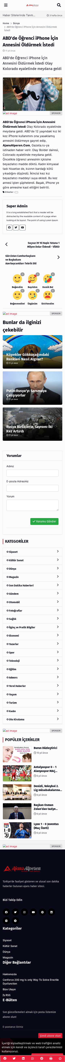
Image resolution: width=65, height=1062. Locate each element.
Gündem (13, 593)
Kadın (12, 711)
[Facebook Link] (9, 227)
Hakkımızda (10, 974)
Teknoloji (14, 660)
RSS (7, 995)
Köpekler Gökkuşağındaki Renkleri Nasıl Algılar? (27, 356)
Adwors (13, 677)
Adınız (10, 466)
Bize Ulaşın (9, 989)
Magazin (13, 577)
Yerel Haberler (17, 686)
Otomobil (14, 602)
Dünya (12, 568)
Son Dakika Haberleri (21, 585)
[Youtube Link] (23, 227)
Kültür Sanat (15, 560)
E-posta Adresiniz (17, 481)
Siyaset (13, 551)
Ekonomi (13, 635)
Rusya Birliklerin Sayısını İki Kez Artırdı (29, 429)
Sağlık (12, 619)
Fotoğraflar (15, 610)
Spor (11, 652)
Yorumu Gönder (45, 521)
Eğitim (12, 669)
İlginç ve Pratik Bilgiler (21, 627)
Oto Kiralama (16, 719)
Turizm (12, 702)
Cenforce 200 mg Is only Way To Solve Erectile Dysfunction (31, 981)
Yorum (10, 496)
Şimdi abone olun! (50, 1035)
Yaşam (12, 694)
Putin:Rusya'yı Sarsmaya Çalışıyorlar (26, 393)
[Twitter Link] (16, 227)
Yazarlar (13, 644)
